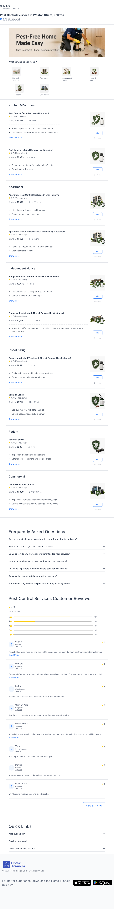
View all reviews (94, 805)
